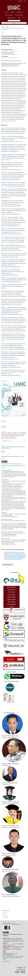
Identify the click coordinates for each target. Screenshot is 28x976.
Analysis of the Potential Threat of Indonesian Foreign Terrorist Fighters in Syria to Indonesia (15, 555)
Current (6, 12)
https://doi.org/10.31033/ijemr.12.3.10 (15, 133)
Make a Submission (7, 564)
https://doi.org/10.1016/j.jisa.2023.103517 (14, 322)
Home (2, 26)
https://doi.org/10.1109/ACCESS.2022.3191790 (11, 169)
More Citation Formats (7, 440)
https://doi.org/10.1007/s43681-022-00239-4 (11, 205)
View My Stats (6, 961)
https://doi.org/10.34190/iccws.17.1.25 (9, 358)
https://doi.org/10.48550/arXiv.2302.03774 (10, 214)
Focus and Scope (9, 15)
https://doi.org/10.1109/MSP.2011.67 (9, 275)
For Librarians (5, 917)
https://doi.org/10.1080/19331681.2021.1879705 (12, 314)
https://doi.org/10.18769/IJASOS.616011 (10, 225)
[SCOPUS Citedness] (8, 691)
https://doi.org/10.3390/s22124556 (17, 330)
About (19, 17)
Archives (12, 12)
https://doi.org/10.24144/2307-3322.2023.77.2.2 (11, 141)
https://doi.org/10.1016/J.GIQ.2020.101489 (10, 266)
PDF (4, 421)
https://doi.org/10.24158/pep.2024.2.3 (17, 349)
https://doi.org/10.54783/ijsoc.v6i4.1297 (12, 60)
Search (14, 23)
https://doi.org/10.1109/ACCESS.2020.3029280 (11, 250)
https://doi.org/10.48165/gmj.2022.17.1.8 (12, 281)
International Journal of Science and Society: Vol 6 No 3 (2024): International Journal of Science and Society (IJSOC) (15, 558)
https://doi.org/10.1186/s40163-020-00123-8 (15, 186)
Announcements (19, 15)
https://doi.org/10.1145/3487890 (17, 242)
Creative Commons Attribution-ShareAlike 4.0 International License (13, 957)
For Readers (4, 913)
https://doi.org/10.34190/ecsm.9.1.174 (9, 151)
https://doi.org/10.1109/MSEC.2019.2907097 (11, 367)
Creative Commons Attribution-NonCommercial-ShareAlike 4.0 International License (13, 465)
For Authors (4, 915)
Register (20, 1)
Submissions (20, 12)
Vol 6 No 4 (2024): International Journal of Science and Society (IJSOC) (12, 28)
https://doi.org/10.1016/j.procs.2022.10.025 (10, 375)
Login (25, 1)
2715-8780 (12, 923)
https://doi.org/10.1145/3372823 (11, 256)
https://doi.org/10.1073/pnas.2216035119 (10, 179)
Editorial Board (11, 17)
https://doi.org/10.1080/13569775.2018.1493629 (12, 234)
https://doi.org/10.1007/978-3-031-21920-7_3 (11, 304)
